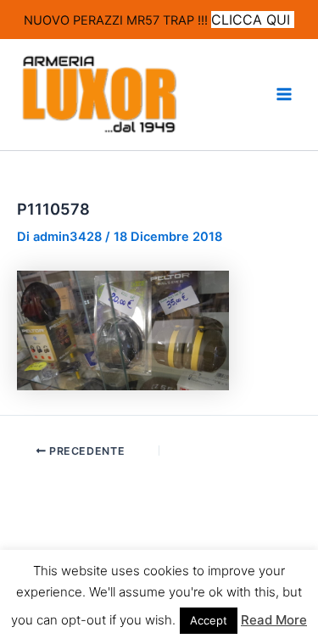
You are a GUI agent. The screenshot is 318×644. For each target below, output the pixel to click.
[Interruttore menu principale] (284, 94)
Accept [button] (208, 620)
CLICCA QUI (252, 19)
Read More (274, 620)
